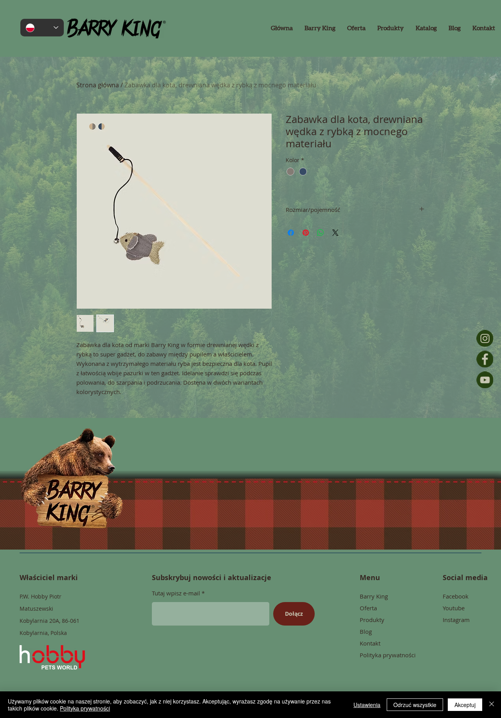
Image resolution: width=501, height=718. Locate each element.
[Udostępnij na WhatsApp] (320, 232)
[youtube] (484, 379)
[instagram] (484, 338)
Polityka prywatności (85, 708)
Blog (366, 631)
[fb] (484, 359)
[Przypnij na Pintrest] (305, 232)
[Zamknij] (491, 705)
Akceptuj (465, 705)
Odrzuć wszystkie (414, 705)
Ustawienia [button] (366, 705)
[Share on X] (335, 232)
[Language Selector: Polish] (42, 27)
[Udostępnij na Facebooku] (291, 232)
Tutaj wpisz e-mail (176, 593)
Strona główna (97, 85)
